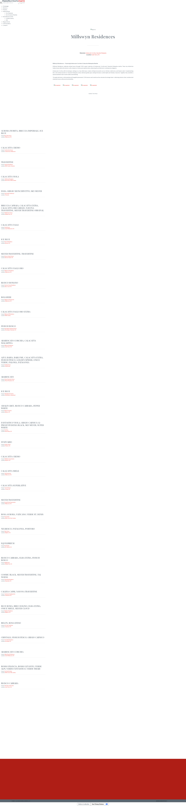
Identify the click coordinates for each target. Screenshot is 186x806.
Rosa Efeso (15, 623)
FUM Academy (7, 23)
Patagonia (23, 362)
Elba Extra (25, 557)
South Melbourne (8, 228)
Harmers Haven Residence (10, 285)
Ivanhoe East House (9, 150)
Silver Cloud (22, 608)
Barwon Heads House (9, 256)
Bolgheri (6, 297)
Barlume (18, 357)
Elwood (6, 243)
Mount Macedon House (9, 379)
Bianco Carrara (23, 405)
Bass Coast (7, 286)
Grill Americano (8, 473)
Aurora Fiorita (9, 130)
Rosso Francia (9, 666)
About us (5, 8)
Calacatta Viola (10, 176)
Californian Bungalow (9, 179)
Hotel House (7, 227)
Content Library (10, 18)
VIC (99, 54)
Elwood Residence (8, 241)
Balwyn (6, 412)
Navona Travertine (26, 591)
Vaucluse (13, 166)
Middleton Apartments (9, 458)
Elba (3, 191)
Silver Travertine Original (29, 210)
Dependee (7, 581)
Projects (5, 9)
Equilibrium (7, 543)
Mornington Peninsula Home (10, 328)
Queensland (12, 395)
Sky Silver (36, 191)
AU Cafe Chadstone (9, 625)
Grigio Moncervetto (18, 191)
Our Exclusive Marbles (11, 15)
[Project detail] (23, 129)
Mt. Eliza (6, 430)
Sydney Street (7, 444)
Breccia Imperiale (29, 130)
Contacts (5, 25)
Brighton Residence (9, 610)
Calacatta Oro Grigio (13, 208)
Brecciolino (20, 606)
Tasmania (7, 194)
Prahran (6, 445)
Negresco (6, 528)
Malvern (7, 460)
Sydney (9, 166)
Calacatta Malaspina (101, 53)
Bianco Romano (9, 282)
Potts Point (7, 516)
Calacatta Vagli (10, 224)
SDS (7, 20)
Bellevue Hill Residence (9, 314)
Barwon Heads (8, 257)
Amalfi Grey (7, 405)
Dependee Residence (9, 579)
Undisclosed (7, 366)
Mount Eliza (7, 431)
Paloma (13, 362)
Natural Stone (6, 11)
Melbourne (7, 137)
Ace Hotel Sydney (8, 671)
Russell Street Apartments (10, 502)
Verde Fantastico (16, 668)
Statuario (6, 442)
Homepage (6, 6)
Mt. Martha (7, 545)
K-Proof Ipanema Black (21, 423)
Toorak (6, 489)
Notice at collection (83, 804)
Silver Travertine (10, 253)
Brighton (7, 532)
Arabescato (7, 376)
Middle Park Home (8, 212)
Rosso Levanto (26, 666)
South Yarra (94, 54)
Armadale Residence (9, 639)
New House (7, 531)
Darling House (7, 364)
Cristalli (6, 637)
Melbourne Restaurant (9, 299)
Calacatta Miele (10, 471)
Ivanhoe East (7, 151)
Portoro (30, 528)
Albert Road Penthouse (9, 654)
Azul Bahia (7, 357)
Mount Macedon (8, 380)
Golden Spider (24, 360)
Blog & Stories (6, 21)
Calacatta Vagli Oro (12, 268)
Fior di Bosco (8, 326)
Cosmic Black (8, 574)
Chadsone (7, 626)
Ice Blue (5, 239)
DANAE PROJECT (163, 801)
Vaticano (21, 514)
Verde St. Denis (35, 514)
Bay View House (8, 135)
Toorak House (8, 487)
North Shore (7, 180)
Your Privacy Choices (98, 804)
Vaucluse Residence (9, 164)
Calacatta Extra (29, 205)
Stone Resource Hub (8, 16)
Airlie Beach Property (9, 393)
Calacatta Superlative (13, 485)
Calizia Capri (8, 591)
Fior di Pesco (8, 360)
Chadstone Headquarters (10, 594)
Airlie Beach (7, 395)
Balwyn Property (8, 410)
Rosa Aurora (8, 514)
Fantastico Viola (10, 422)
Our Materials (9, 13)
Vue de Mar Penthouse (9, 193)
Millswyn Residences (9, 345)
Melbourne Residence (9, 270)
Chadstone (7, 595)
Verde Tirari (33, 668)
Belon (4, 623)
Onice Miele (7, 608)
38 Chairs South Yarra (9, 685)
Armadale (7, 641)
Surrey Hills (9, 672)
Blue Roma (7, 606)
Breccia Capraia (10, 205)
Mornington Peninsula (9, 330)
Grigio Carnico (29, 422)
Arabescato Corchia (91, 53)
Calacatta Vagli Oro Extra (15, 311)
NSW (6, 166)
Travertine (7, 162)
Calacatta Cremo (10, 147)
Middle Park (7, 214)
